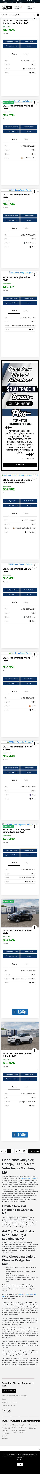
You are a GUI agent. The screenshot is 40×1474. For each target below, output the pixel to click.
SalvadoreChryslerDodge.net (28, 1178)
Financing (24, 1421)
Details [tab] (14, 54)
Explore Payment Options (11, 41)
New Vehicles (6, 1425)
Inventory (7, 1421)
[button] (34, 191)
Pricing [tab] (25, 54)
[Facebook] (4, 1411)
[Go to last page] (24, 1151)
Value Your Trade (13, 46)
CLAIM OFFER (20, 465)
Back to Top (34, 1151)
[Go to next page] (20, 1151)
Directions (32, 1428)
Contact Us (10, 1391)
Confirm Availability (28, 41)
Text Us (29, 46)
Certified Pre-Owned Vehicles (6, 1436)
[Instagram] (9, 1411)
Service (15, 1421)
